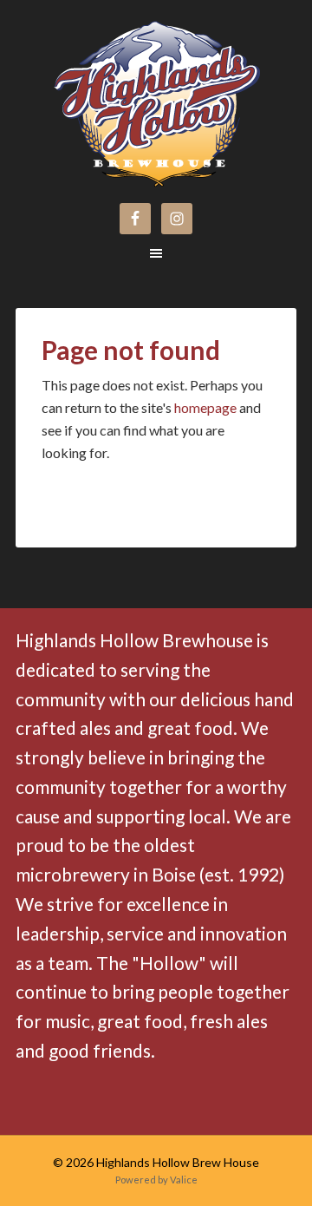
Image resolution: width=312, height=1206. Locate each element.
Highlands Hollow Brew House (104, 88)
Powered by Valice (156, 1179)
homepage (205, 407)
